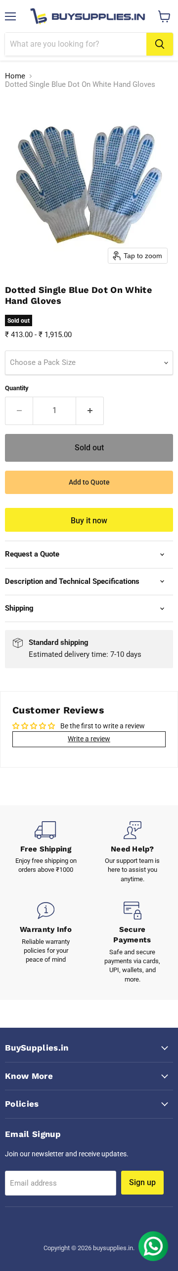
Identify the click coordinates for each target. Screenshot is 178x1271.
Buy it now (89, 520)
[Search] (159, 44)
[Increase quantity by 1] (90, 410)
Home (15, 76)
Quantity (17, 388)
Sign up (142, 1182)
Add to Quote (89, 482)
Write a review (89, 739)
